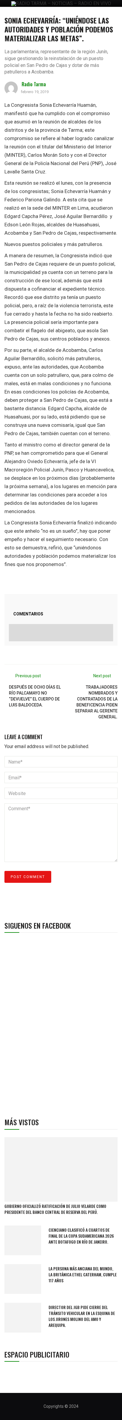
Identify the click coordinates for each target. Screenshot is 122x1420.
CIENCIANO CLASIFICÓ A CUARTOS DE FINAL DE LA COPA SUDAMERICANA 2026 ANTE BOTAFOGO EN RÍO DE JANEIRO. (81, 1236)
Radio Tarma (34, 84)
